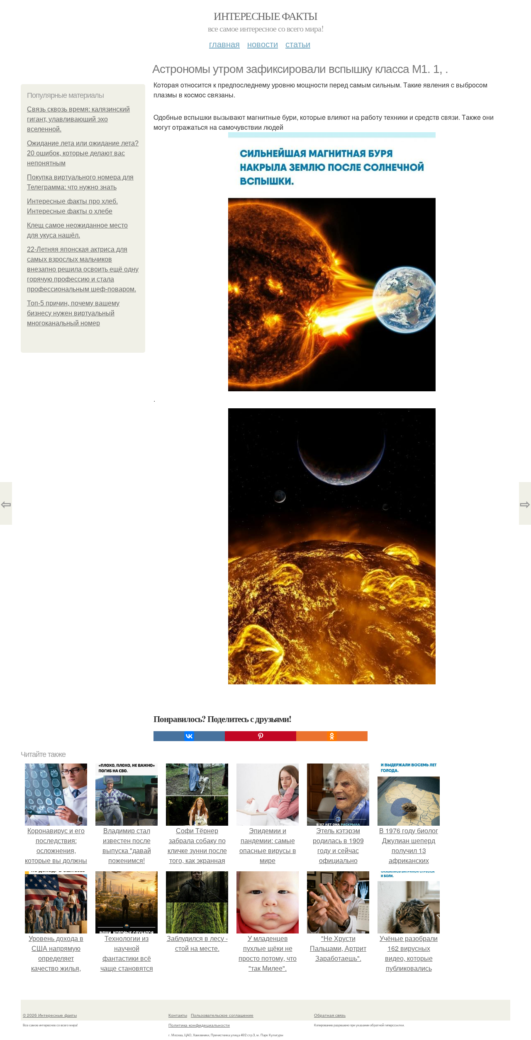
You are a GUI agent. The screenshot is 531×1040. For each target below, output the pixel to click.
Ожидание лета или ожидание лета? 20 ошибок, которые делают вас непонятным (83, 153)
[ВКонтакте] (189, 736)
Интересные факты (265, 16)
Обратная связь (330, 1015)
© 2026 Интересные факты (50, 1015)
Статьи (297, 44)
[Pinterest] (260, 736)
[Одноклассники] (332, 736)
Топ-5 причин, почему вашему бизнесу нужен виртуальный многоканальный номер (73, 313)
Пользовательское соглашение (222, 1015)
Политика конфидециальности (199, 1025)
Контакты (177, 1015)
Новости (262, 44)
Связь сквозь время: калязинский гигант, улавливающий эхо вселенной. (78, 119)
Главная (224, 44)
